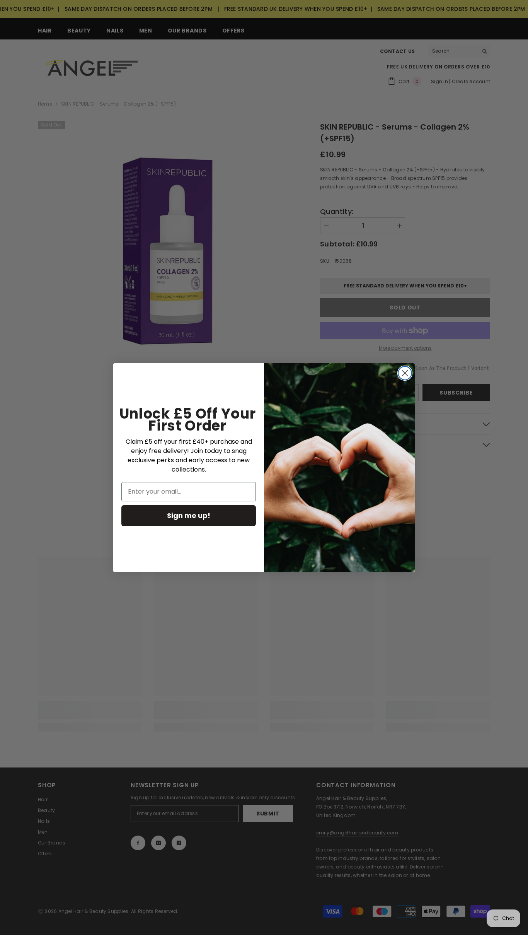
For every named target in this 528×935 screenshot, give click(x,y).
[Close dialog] (405, 373)
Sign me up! (188, 515)
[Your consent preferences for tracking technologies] (521, 701)
